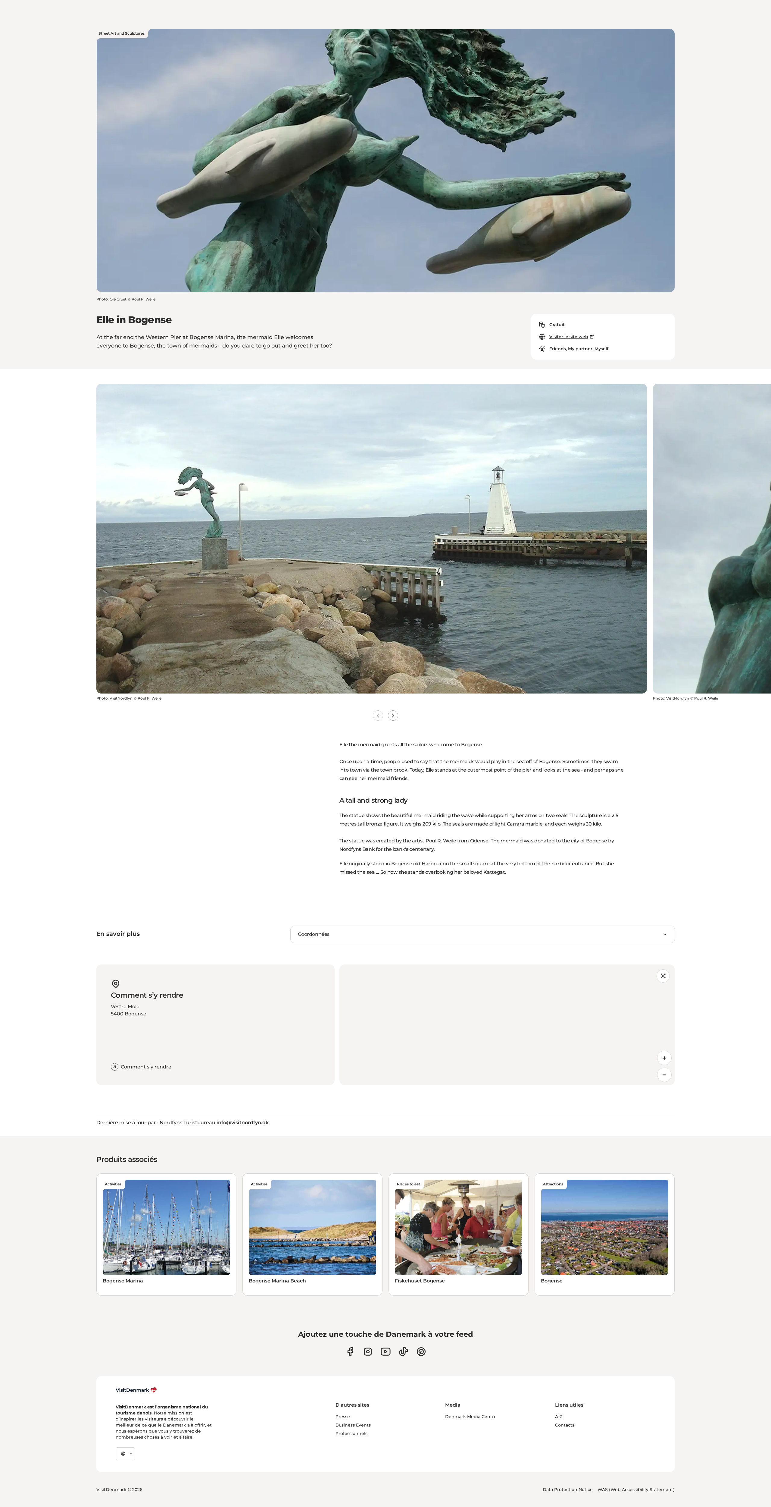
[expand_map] (663, 976)
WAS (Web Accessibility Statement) (636, 1489)
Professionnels (351, 1433)
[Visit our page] (368, 1351)
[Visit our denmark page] (350, 1351)
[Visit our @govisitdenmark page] (403, 1351)
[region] (507, 1024)
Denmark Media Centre (471, 1416)
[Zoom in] (664, 1058)
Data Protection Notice (568, 1489)
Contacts (564, 1425)
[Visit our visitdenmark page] (385, 1351)
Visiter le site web (568, 336)
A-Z (558, 1416)
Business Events (353, 1425)
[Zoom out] (664, 1075)
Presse (343, 1416)
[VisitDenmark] (136, 1390)
